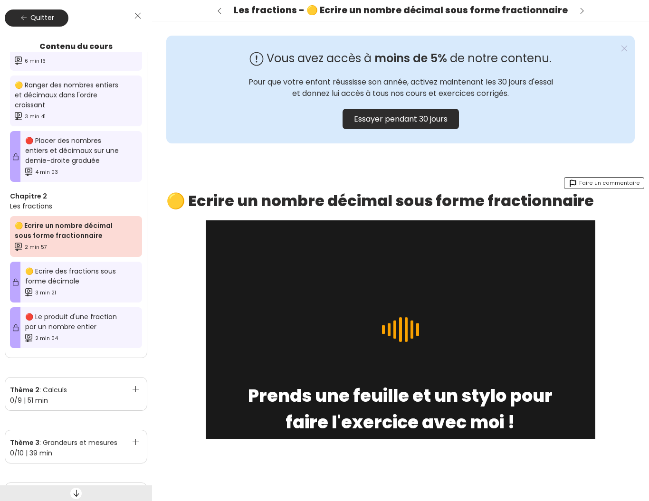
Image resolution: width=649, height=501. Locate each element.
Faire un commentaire (609, 183)
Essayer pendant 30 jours (401, 118)
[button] (76, 389)
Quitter (41, 17)
